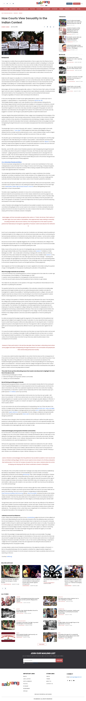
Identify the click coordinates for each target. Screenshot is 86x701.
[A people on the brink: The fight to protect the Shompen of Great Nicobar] (62, 79)
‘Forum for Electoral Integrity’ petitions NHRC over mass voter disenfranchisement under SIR (74, 22)
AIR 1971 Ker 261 (38, 100)
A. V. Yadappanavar (71, 81)
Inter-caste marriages (48, 408)
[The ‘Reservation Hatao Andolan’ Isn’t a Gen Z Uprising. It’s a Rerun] (62, 60)
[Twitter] (7, 3)
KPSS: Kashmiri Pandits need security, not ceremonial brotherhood (26, 635)
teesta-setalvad (70, 70)
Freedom (16, 13)
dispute (47, 141)
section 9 (38, 251)
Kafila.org (9, 556)
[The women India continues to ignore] (53, 571)
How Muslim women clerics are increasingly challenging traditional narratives (74, 38)
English (42, 5)
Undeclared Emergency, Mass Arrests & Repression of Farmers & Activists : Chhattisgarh (75, 47)
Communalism (61, 608)
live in (37, 410)
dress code (26, 414)
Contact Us (76, 3)
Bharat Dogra (70, 91)
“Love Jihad (17, 130)
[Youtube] (13, 3)
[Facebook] (4, 3)
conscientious (31, 517)
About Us (69, 3)
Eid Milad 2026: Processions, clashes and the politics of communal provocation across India (68, 612)
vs (19, 186)
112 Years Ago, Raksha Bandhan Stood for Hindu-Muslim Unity (74, 67)
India (68, 25)
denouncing (26, 474)
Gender (20, 13)
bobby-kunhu (5, 27)
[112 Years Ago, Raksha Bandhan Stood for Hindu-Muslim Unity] (62, 70)
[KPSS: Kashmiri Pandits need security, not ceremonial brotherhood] (8, 637)
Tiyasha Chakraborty (49, 582)
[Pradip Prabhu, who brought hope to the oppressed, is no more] (62, 89)
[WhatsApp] (10, 3)
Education (69, 34)
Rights (17, 632)
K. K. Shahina (12, 391)
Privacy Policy (35, 663)
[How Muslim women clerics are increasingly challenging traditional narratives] (62, 39)
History (60, 72)
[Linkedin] (50, 26)
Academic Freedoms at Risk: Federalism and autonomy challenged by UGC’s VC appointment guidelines (73, 30)
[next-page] (5, 588)
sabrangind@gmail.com (76, 677)
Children (18, 596)
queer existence (13, 412)
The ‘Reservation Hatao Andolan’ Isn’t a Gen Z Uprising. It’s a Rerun (74, 59)
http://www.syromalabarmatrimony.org (12, 493)
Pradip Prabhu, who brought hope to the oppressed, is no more (74, 88)
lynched (40, 408)
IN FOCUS (62, 55)
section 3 (48, 255)
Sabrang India (19, 602)
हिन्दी (46, 5)
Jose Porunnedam (32, 493)
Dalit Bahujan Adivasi (7, 13)
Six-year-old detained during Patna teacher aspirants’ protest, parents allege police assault (27, 600)
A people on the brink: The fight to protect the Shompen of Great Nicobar (75, 78)
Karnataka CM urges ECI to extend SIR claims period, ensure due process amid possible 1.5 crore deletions (68, 636)
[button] (82, 3)
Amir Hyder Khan (70, 62)
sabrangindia (25, 585)
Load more (41, 644)
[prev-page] (2, 588)
